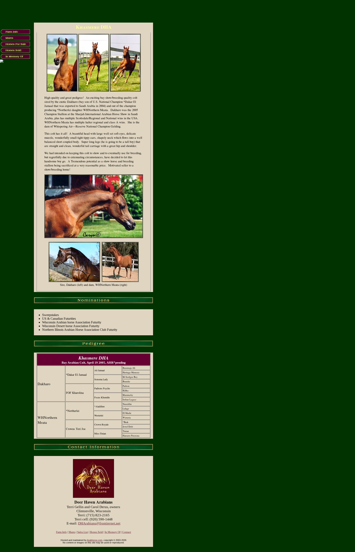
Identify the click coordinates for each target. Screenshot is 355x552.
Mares (72, 532)
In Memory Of (112, 532)
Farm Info (61, 532)
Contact (126, 532)
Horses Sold (96, 532)
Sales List (82, 532)
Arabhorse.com (94, 540)
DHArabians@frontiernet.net (99, 523)
